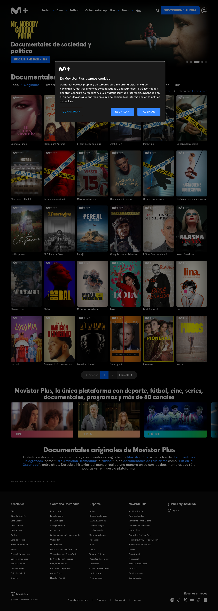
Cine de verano (18, 540)
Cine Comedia (17, 525)
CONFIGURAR (71, 111)
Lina (178, 309)
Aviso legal (101, 600)
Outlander (55, 540)
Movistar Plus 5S (57, 578)
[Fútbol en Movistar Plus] (175, 420)
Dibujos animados (58, 563)
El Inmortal (55, 530)
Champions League (98, 516)
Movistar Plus (137, 457)
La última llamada (86, 364)
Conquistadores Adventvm (124, 254)
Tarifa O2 (133, 568)
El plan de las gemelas (89, 143)
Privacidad (120, 600)
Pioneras (148, 364)
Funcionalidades (136, 516)
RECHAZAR (122, 111)
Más (138, 10)
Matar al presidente (88, 309)
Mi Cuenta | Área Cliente (140, 521)
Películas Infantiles (19, 544)
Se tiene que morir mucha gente (65, 535)
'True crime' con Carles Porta (63, 554)
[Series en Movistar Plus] (109, 420)
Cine (60, 10)
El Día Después (96, 530)
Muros (179, 364)
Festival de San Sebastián (61, 559)
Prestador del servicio (78, 600)
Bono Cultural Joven (138, 563)
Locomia (15, 364)
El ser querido (56, 511)
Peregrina (148, 143)
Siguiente (124, 375)
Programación (96, 578)
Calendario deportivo (100, 10)
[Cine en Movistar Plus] (42, 420)
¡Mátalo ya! (116, 144)
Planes (132, 549)
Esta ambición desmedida (58, 364)
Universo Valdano (97, 535)
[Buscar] (157, 10)
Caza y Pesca (56, 573)
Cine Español (17, 521)
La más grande (19, 143)
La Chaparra (18, 254)
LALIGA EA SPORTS (97, 521)
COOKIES (137, 600)
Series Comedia (18, 563)
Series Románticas (19, 559)
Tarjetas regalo (136, 573)
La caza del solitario (187, 143)
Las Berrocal (56, 544)
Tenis (125, 10)
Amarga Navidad (57, 525)
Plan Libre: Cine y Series (140, 544)
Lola (112, 309)
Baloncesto (94, 540)
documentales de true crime (145, 461)
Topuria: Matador (97, 554)
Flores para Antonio (54, 143)
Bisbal (47, 309)
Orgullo (14, 578)
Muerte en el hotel (21, 199)
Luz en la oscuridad (54, 199)
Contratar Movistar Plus (139, 535)
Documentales (17, 568)
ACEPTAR (149, 111)
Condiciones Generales (139, 525)
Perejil (80, 254)
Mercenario (17, 309)
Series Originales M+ (20, 554)
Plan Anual (134, 559)
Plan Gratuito (135, 554)
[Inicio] (19, 10)
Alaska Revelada (185, 254)
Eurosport (94, 563)
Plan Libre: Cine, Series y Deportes (144, 540)
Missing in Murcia (86, 199)
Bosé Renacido (151, 309)
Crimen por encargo (154, 199)
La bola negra (56, 516)
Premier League (96, 525)
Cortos (14, 535)
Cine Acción (16, 530)
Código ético (134, 530)
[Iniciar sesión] (204, 10)
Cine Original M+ (18, 516)
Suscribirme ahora (180, 10)
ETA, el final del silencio (155, 254)
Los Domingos (56, 521)
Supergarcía (116, 364)
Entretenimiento (18, 573)
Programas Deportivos (60, 568)
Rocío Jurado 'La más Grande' (64, 549)
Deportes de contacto (99, 559)
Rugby (92, 549)
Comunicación (135, 578)
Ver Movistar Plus (136, 511)
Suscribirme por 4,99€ (30, 59)
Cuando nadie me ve (121, 199)
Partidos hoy (95, 573)
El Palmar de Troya (54, 254)
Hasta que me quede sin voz (191, 199)
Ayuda (176, 511)
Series (46, 10)
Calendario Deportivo (99, 568)
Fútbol (74, 10)
